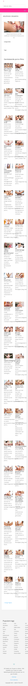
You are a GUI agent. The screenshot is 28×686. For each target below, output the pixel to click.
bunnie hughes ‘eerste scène (17, 361)
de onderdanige (19, 249)
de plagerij (7, 582)
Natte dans (19, 278)
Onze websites (14, 680)
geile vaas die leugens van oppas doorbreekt (19, 498)
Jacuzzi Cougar (17, 333)
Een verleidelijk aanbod (8, 170)
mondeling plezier (19, 556)
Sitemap (14, 677)
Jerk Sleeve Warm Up (8, 69)
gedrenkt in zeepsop (19, 170)
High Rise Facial (18, 69)
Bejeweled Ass (7, 147)
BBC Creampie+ (19, 94)
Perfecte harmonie (7, 527)
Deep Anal (19, 225)
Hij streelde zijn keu (8, 94)
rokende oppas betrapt (18, 415)
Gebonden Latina (8, 197)
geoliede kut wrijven (19, 472)
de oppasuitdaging (9, 360)
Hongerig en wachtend (8, 497)
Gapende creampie (18, 121)
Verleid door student (19, 147)
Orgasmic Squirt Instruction (19, 308)
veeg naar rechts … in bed (8, 387)
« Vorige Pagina (8, 602)
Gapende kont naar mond (7, 334)
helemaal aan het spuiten (18, 528)
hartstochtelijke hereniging (20, 447)
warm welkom (18, 583)
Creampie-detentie (7, 308)
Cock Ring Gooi (7, 447)
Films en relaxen (7, 225)
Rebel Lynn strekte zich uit (19, 387)
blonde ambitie (6, 556)
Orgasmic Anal (7, 121)
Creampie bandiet (18, 197)
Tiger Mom (8, 414)
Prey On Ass (8, 471)
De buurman (7, 279)
